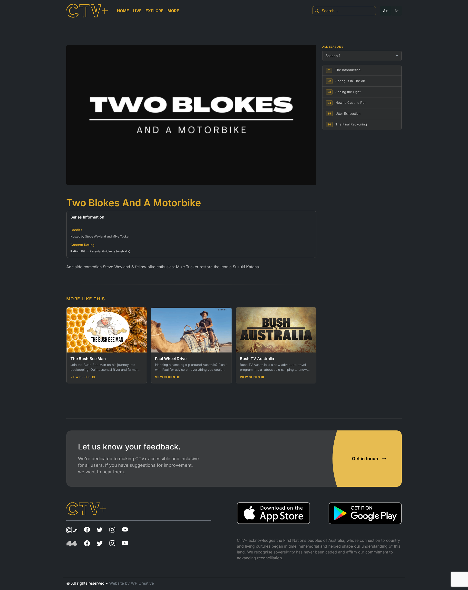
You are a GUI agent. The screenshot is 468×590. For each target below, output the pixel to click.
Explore (155, 10)
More (173, 10)
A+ (385, 10)
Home (123, 10)
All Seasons (332, 46)
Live (137, 10)
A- (396, 10)
